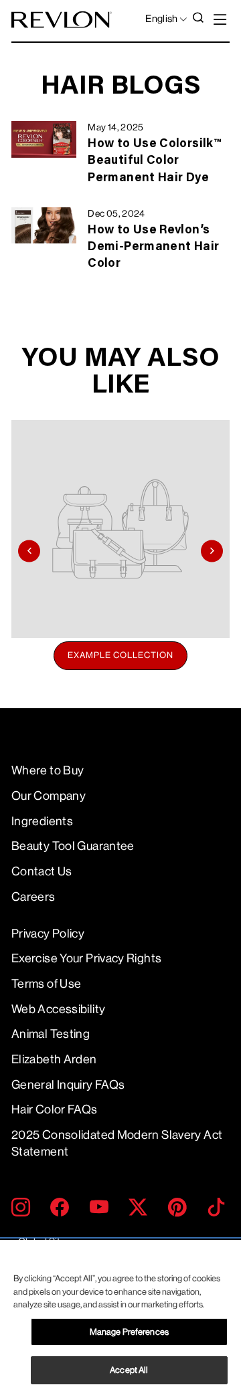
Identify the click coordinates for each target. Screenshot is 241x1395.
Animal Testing (50, 1034)
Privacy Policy (47, 933)
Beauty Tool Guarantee (73, 846)
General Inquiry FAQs (68, 1084)
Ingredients (42, 821)
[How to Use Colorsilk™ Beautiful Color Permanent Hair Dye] (43, 139)
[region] (120, 1317)
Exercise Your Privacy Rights (86, 958)
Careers (33, 896)
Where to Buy (47, 770)
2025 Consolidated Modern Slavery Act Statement (116, 1143)
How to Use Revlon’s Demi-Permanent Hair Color (153, 247)
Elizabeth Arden (54, 1059)
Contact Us (41, 871)
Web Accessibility (58, 1009)
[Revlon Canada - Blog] (61, 19)
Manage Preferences (129, 1332)
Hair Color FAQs (54, 1109)
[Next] (212, 551)
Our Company (48, 795)
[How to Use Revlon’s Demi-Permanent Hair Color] (43, 225)
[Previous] (29, 551)
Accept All (129, 1370)
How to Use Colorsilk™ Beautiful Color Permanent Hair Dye (154, 161)
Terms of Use (46, 983)
